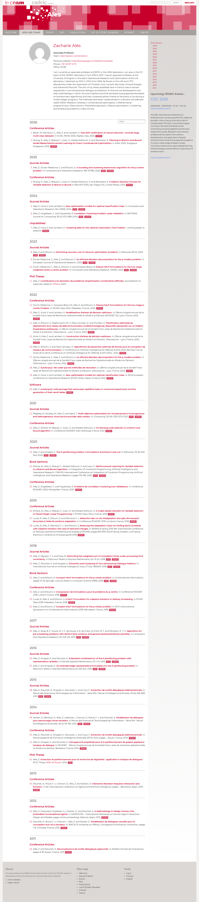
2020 (155, 63)
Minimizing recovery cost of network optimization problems (87, 252)
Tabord (144, 32)
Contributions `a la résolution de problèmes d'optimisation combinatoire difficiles (82, 281)
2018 (155, 68)
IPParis (56, 284)
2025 (155, 48)
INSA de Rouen (53, 762)
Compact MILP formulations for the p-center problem (83, 577)
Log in (129, 873)
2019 (155, 65)
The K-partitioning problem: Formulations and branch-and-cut (88, 452)
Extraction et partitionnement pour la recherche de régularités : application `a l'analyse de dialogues (91, 759)
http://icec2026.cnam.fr (161, 108)
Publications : (157, 43)
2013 (154, 82)
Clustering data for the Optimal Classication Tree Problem (95, 227)
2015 (154, 77)
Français (129, 876)
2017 (155, 71)
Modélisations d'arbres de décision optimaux (89, 312)
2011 (154, 88)
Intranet (129, 32)
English (189, 2)
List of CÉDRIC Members (104, 32)
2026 (155, 46)
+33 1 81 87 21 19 (68, 64)
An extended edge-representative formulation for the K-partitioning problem (95, 666)
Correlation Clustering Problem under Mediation (99, 213)
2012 (154, 85)
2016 (155, 74)
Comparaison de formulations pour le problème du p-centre (87, 592)
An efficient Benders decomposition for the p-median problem (108, 259)
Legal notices (13, 882)
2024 (155, 51)
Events (50, 32)
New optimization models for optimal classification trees (95, 206)
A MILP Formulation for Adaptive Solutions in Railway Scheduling (99, 599)
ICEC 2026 (159, 99)
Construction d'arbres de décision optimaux (88, 336)
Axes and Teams (31, 32)
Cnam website (13, 880)
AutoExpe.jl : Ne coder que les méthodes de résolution (68, 367)
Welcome (11, 32)
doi (103, 171)
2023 (155, 54)
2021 (154, 60)
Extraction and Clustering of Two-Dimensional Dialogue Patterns (102, 563)
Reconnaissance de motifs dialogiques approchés (82, 849)
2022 (155, 57)
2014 (155, 79)
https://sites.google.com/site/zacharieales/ (92, 61)
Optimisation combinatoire (73, 56)
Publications (77, 32)
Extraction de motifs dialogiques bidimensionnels (116, 690)
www (98, 136)
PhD (62, 32)
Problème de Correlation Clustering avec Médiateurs (101, 486)
